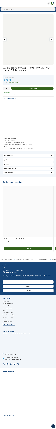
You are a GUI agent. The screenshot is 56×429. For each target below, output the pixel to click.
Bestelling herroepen (9, 324)
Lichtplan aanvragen (8, 308)
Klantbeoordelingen (7, 321)
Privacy (33, 423)
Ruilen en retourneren (8, 317)
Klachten (5, 319)
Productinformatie (8, 155)
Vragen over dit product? (10, 168)
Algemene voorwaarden (20, 423)
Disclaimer (38, 423)
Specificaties (7, 160)
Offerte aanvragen (8, 172)
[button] (3, 3)
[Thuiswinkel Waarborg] (15, 129)
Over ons (5, 310)
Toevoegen (28, 248)
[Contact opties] (53, 426)
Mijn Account (6, 301)
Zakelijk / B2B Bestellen (8, 303)
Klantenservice (6, 305)
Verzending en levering (8, 315)
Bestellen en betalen (8, 312)
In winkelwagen (33, 88)
